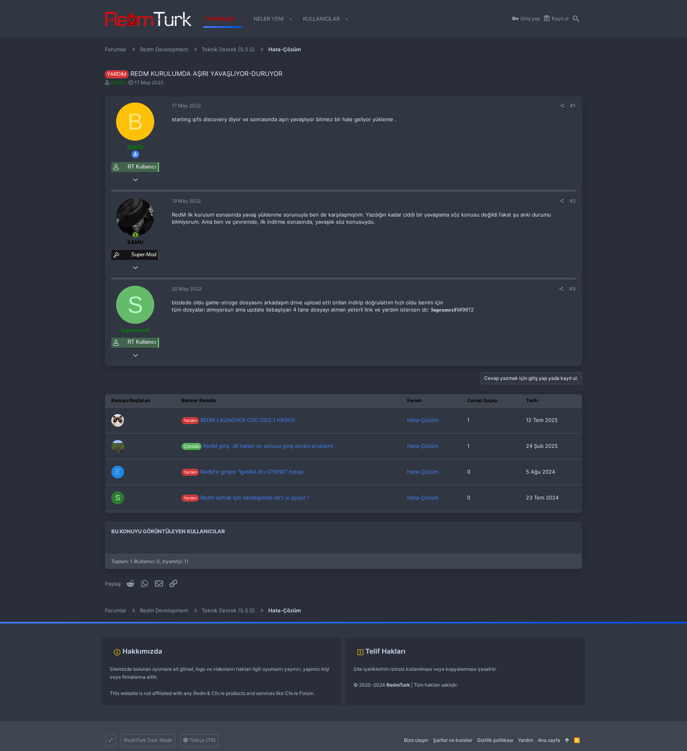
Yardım (525, 740)
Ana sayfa (549, 740)
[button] (241, 19)
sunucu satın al (86, 626)
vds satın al (56, 626)
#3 (572, 289)
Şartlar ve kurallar (452, 740)
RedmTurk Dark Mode (148, 740)
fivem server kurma (21, 626)
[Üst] (567, 740)
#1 (573, 105)
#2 (573, 201)
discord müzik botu (126, 626)
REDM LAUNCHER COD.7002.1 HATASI (239, 420)
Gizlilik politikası (495, 740)
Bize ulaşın (416, 740)
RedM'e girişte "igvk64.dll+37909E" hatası (243, 471)
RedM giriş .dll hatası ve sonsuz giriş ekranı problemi (258, 446)
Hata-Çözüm (422, 420)
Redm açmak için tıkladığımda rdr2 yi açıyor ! (246, 497)
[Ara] (576, 19)
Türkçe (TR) (201, 740)
